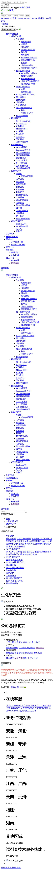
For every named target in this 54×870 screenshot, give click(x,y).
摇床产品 (20, 192)
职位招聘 (15, 255)
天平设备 (20, 179)
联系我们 (10, 250)
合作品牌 (36, 642)
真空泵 (19, 208)
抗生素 (24, 63)
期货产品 (40, 647)
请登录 (23, 7)
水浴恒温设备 (22, 211)
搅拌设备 (20, 187)
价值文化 (27, 642)
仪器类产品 (16, 171)
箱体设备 (20, 203)
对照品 (24, 44)
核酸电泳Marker (28, 79)
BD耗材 (19, 131)
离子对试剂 (14, 546)
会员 (19, 867)
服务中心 (10, 239)
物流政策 (29, 653)
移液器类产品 (17, 145)
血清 (23, 89)
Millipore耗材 (21, 129)
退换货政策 (20, 653)
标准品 (22, 546)
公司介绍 (10, 642)
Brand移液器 (21, 163)
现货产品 (31, 647)
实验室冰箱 (21, 184)
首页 (3, 867)
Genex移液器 (21, 160)
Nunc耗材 (20, 137)
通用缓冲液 (26, 42)
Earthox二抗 (21, 224)
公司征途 (19, 642)
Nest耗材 (20, 134)
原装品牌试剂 (22, 116)
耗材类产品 (16, 118)
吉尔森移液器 (22, 166)
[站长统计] (23, 687)
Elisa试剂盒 (21, 97)
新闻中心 (10, 247)
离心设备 (20, 182)
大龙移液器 (21, 158)
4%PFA (20, 18)
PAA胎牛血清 (22, 226)
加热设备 (20, 189)
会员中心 (10, 258)
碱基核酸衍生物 (28, 84)
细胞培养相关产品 (29, 68)
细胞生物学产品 (23, 86)
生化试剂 (20, 39)
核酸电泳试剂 (27, 76)
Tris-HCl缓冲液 (37, 18)
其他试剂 (20, 102)
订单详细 (10, 658)
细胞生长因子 (27, 92)
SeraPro (19, 229)
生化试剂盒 (21, 105)
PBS (3, 18)
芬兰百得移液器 (23, 155)
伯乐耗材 (20, 126)
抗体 (23, 110)
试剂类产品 (16, 36)
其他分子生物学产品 (30, 81)
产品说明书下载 (18, 244)
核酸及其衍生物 (28, 60)
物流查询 (15, 263)
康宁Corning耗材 (23, 121)
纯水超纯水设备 (23, 205)
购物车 (4, 24)
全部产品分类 (12, 34)
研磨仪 (19, 174)
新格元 (19, 231)
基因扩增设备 (22, 200)
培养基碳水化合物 (29, 57)
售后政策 (10, 653)
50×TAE (27, 18)
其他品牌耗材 (22, 142)
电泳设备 (20, 197)
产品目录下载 (17, 242)
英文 (12, 10)
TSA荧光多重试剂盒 (15, 568)
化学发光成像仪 (23, 218)
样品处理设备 (22, 195)
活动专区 (10, 234)
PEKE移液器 (21, 147)
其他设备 (20, 213)
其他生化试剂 (27, 65)
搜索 (27, 16)
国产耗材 (20, 139)
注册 (28, 7)
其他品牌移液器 (23, 168)
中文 (5, 10)
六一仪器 (20, 216)
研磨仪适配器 (27, 176)
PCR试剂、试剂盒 (29, 73)
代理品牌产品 (17, 221)
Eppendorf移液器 (23, 150)
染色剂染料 (21, 100)
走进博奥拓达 (12, 237)
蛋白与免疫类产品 (24, 108)
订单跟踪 (5, 268)
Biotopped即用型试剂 (25, 94)
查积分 (26, 658)
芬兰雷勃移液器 (23, 152)
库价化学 (15, 687)
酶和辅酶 (25, 55)
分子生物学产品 (23, 71)
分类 (8, 867)
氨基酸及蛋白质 (28, 50)
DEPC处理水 (10, 18)
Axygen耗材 (21, 123)
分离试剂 (25, 47)
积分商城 (15, 260)
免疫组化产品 (27, 113)
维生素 (24, 52)
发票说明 (38, 653)
